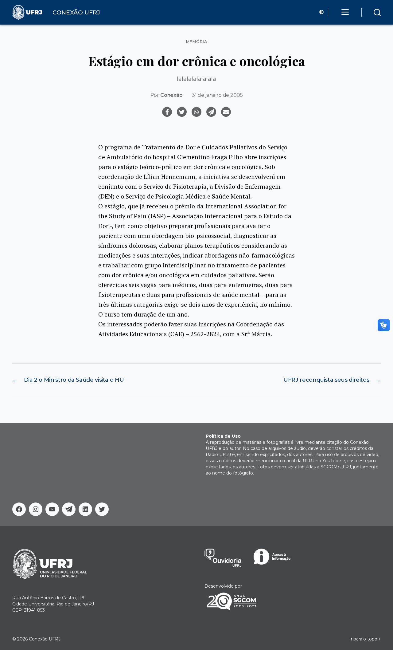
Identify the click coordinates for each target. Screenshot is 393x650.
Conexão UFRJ (44, 639)
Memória (197, 41)
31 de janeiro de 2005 (217, 95)
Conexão (171, 95)
